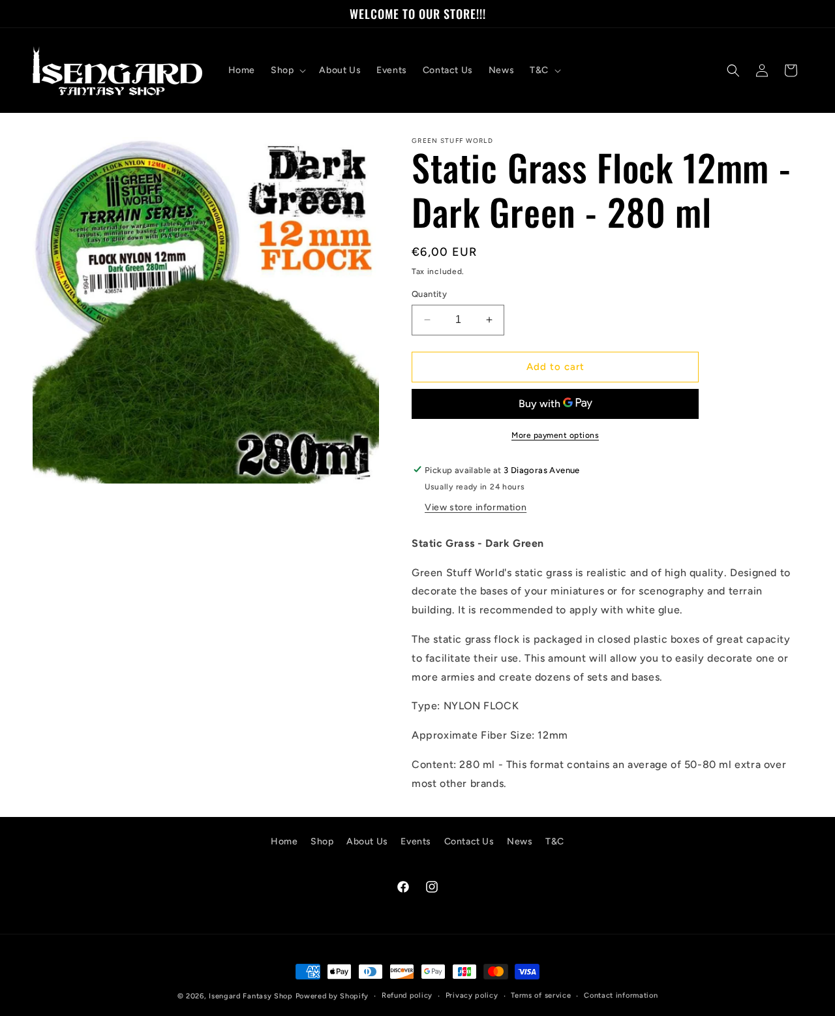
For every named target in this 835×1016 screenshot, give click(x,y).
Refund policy (407, 995)
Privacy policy (472, 995)
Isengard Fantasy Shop (251, 996)
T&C (554, 841)
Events (416, 841)
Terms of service (541, 995)
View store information (475, 506)
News (519, 841)
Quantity (429, 294)
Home (284, 841)
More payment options (555, 434)
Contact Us (469, 841)
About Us (367, 841)
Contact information (621, 995)
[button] (287, 70)
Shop (322, 841)
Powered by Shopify (332, 996)
